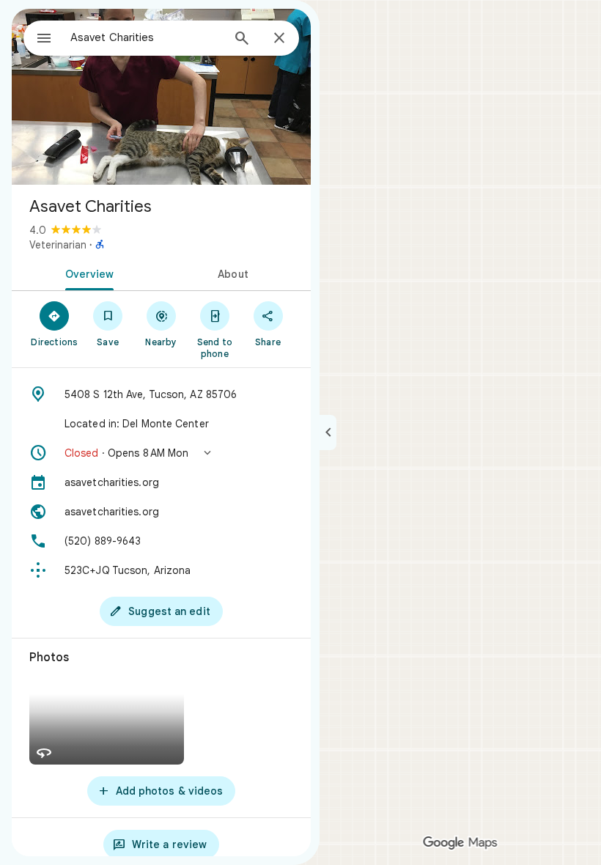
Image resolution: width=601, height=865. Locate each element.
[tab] (86, 272)
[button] (161, 453)
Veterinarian (57, 244)
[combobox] (145, 37)
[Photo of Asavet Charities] (161, 97)
